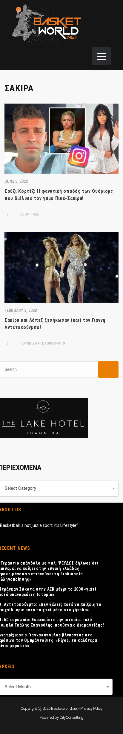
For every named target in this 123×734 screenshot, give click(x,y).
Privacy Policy (91, 708)
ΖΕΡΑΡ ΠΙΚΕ (29, 214)
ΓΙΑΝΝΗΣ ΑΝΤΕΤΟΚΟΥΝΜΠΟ (42, 343)
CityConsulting (71, 717)
